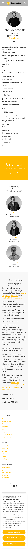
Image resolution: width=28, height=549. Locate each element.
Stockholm (15, 382)
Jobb (3, 429)
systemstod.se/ (14, 483)
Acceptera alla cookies (14, 532)
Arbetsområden (6, 421)
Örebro (16, 387)
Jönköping (13, 385)
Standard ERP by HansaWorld (12, 298)
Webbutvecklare (6, 472)
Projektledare (14, 38)
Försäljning (5, 475)
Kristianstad (21, 385)
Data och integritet (7, 434)
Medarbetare (5, 426)
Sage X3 (7, 295)
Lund (11, 387)
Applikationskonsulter (8, 467)
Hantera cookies (6, 437)
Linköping (5, 387)
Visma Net (14, 295)
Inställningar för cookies (14, 544)
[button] (25, 3)
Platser (4, 424)
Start (3, 419)
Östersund (5, 390)
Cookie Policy (11, 517)
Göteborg (5, 385)
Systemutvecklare (7, 470)
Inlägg (3, 432)
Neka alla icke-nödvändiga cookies (14, 538)
